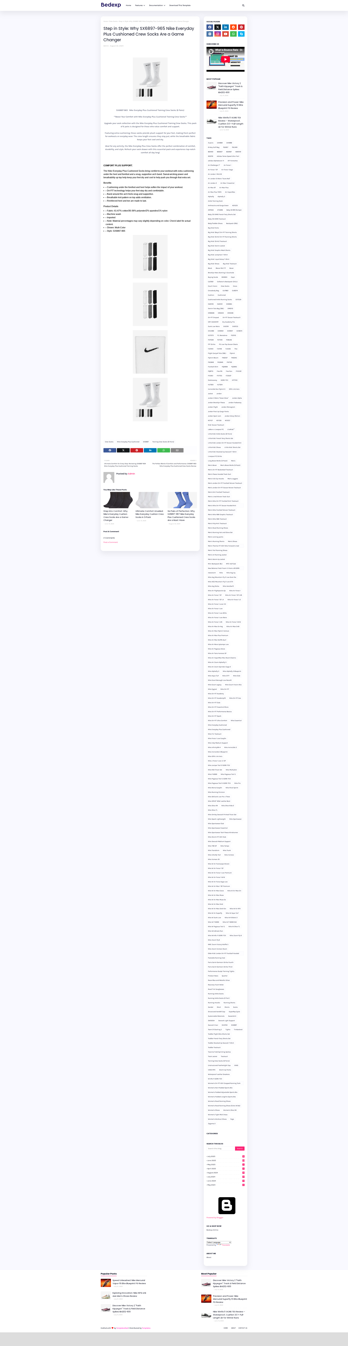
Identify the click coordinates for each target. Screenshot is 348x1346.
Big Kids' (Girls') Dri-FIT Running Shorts (222, 237)
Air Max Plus (224, 188)
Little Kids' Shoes (214, 447)
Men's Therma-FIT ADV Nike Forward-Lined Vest (223, 546)
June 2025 (226, 1160)
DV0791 (226, 326)
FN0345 (234, 358)
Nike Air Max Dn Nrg (215, 626)
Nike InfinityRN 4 (214, 747)
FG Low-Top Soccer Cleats (228, 344)
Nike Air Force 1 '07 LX (216, 600)
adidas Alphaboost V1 (216, 161)
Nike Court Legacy (214, 685)
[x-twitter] (217, 27)
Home (105, 21)
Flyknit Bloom (213, 358)
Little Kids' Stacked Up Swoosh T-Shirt (222, 452)
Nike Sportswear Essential (218, 828)
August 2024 (225, 1173)
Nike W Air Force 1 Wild (216, 877)
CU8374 (235, 291)
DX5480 (211, 331)
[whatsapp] (233, 34)
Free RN (219, 371)
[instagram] (217, 34)
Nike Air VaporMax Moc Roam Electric (222, 658)
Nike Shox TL (212, 810)
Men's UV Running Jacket (217, 555)
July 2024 (225, 1177)
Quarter (224, 976)
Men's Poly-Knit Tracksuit (217, 523)
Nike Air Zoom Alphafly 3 (217, 662)
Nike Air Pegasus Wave (216, 649)
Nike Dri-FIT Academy (216, 694)
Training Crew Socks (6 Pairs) (163, 442)
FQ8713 (210, 371)
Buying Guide (213, 277)
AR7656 (211, 210)
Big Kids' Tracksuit (230, 264)
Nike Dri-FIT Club (214, 703)
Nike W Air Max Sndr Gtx (217, 909)
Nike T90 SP (212, 846)
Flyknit (232, 353)
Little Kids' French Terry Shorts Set (220, 438)
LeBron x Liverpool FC (216, 429)
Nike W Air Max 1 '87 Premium (219, 886)
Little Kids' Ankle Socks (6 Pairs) (220, 434)
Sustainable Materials (216, 1016)
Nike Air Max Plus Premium (218, 635)
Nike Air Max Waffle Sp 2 (217, 640)
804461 (210, 152)
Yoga (232, 1119)
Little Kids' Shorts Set (232, 447)
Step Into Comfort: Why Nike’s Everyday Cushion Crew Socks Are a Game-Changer (116, 516)
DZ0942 (220, 331)
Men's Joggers (233, 479)
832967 (229, 152)
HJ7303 (210, 385)
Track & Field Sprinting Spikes (219, 1052)
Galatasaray (212, 380)
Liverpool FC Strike (215, 456)
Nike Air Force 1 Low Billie (217, 613)
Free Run (229, 371)
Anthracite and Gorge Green (218, 205)
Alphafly (211, 196)
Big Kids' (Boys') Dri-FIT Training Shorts (222, 232)
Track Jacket (212, 1056)
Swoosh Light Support (226, 1021)
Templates (146, 1328)
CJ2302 (210, 282)
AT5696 (220, 210)
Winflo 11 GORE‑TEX (215, 1079)
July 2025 (225, 1156)
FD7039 (211, 340)
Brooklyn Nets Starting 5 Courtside (221, 273)
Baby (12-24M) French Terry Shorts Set (222, 214)
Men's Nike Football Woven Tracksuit (221, 510)
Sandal (210, 1007)
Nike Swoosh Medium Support (219, 841)
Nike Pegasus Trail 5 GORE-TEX (219, 779)
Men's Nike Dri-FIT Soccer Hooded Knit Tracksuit (222, 506)
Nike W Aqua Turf (232, 913)
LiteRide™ (230, 429)
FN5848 (211, 362)
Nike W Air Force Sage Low (218, 882)
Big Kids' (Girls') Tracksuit (217, 241)
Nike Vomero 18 (213, 859)
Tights (228, 1029)
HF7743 (234, 380)
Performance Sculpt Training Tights (221, 971)
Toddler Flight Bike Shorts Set (219, 1034)
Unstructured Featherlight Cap (219, 1065)
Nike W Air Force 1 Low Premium (220, 873)
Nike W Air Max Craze (216, 891)
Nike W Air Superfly (215, 913)
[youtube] (225, 34)
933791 (210, 156)
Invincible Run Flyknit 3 (216, 389)
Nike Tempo (224, 846)
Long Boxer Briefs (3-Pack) (217, 461)
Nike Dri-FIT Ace (235, 698)
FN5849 (220, 362)
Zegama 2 (211, 1124)
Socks (235, 1007)
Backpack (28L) (232, 223)
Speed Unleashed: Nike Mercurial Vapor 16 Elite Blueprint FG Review (129, 1282)
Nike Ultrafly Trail (214, 855)
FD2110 (233, 335)
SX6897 (146, 442)
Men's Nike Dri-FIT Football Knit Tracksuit (223, 501)
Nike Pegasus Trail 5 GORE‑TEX (219, 783)
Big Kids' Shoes (213, 264)
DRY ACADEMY (213, 322)
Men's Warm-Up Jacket (216, 559)
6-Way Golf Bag (213, 147)
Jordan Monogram (228, 407)
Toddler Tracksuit (214, 1047)
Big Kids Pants (213, 228)
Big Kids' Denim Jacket (216, 246)
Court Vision (212, 286)
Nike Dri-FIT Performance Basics (220, 711)
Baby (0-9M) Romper (234, 210)
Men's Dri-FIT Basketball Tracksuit (220, 470)
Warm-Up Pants (225, 1070)
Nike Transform (213, 850)
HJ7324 (220, 385)
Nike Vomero (229, 855)
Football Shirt (213, 367)
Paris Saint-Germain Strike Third (220, 967)
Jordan (219, 394)
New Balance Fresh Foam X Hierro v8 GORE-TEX (224, 568)
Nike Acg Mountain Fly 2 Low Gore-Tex (222, 577)
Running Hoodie (214, 1003)
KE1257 (227, 420)
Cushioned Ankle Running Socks (220, 299)
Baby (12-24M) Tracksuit (217, 219)
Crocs (235, 286)
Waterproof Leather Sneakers (219, 1074)
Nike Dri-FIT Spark (214, 716)
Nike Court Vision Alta (233, 685)
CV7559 (238, 299)
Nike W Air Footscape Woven (218, 864)
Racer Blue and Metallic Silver (219, 980)
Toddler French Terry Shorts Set (219, 1038)
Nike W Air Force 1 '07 (215, 868)
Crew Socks (113, 21)
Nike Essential (236, 720)
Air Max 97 (212, 188)
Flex (235, 349)
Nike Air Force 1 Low (215, 608)
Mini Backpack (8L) (215, 564)
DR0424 (221, 313)
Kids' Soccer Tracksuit (216, 425)
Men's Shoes (232, 541)
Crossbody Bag (213, 291)
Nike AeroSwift (228, 586)
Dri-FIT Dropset (213, 317)
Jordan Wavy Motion (232, 416)
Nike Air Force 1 (234, 591)
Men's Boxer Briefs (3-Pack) (230, 465)
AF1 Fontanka (233, 161)
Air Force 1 (227, 165)
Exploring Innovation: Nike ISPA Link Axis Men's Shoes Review (129, 1294)
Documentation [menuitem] (156, 5)
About (208, 1257)
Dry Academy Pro (228, 322)
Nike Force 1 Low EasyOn (217, 738)
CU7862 (225, 291)
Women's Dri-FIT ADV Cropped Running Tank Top (224, 1083)
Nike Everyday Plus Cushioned (128, 442)
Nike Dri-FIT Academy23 (217, 698)
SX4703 (224, 1025)
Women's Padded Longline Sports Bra (222, 1097)
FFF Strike (211, 344)
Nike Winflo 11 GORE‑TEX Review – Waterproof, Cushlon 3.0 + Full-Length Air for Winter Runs (230, 122)
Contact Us (242, 1328)
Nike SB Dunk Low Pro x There (219, 797)
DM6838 (211, 313)
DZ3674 (239, 331)
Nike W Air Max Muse (216, 895)
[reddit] (233, 27)
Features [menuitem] (139, 5)
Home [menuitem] (128, 5)
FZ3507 (228, 376)
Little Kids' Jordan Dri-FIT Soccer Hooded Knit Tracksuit (224, 443)
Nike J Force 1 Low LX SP (217, 761)
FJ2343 (210, 349)
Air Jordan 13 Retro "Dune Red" (219, 179)
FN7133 (229, 362)
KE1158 (218, 420)
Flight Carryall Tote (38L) (217, 353)
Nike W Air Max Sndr (215, 904)
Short (219, 1007)
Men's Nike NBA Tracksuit (217, 519)
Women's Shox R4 (230, 1110)
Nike (221, 573)
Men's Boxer (212, 465)
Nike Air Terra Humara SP (217, 653)
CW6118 (210, 304)
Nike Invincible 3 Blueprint (218, 752)
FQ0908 (225, 367)
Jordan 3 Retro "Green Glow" (218, 398)
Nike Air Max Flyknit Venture (218, 631)
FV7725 (219, 376)
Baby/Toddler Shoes (215, 223)
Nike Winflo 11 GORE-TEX (217, 935)
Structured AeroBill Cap (216, 1012)
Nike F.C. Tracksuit (214, 734)
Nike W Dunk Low (214, 918)
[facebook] (209, 27)
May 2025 (225, 1164)
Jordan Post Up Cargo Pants (218, 411)
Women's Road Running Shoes (219, 1101)
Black (210, 268)
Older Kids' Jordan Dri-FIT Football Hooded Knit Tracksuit (223, 953)
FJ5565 (228, 349)
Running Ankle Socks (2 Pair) (218, 998)
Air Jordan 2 (212, 183)
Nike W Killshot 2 (231, 918)
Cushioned (222, 295)
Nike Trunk (227, 850)
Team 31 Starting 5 (215, 1029)
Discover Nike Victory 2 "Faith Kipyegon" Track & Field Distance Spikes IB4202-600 (230, 88)
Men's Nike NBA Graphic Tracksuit (220, 514)
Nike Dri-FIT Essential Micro (218, 707)
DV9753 (235, 326)
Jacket (210, 394)
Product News (213, 976)
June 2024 (225, 1181)
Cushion (211, 295)
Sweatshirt (232, 1016)
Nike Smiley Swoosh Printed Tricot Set (222, 814)
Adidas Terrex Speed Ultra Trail (228, 156)
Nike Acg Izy (230, 573)
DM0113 (230, 308)
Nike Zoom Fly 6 (236, 935)
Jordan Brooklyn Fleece (216, 402)
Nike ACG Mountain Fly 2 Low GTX (220, 582)
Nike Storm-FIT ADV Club (217, 837)
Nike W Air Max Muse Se (217, 900)
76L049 (234, 147)
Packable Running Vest (216, 958)
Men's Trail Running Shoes (217, 550)
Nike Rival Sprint (232, 788)
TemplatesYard (122, 1328)
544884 (220, 143)
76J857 (225, 147)
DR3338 (230, 313)
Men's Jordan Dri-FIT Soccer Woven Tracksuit (224, 488)
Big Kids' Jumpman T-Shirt (218, 255)
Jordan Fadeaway (235, 402)
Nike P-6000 (212, 774)
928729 (238, 152)
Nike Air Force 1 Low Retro (217, 617)
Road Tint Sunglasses (216, 989)
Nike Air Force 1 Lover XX (217, 604)
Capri (233, 277)
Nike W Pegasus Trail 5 (216, 926)
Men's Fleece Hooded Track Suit (219, 474)
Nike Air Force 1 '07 (215, 595)
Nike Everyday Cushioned (217, 725)
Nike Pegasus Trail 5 (228, 774)
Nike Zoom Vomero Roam (217, 949)
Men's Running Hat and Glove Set (220, 532)
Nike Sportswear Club (216, 823)
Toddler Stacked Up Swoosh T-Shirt (221, 1043)
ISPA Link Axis (234, 389)
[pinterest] (241, 27)
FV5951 (210, 376)
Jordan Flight (213, 407)
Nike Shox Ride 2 (227, 806)
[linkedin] (225, 27)
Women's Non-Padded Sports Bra (220, 1088)
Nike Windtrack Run (215, 931)
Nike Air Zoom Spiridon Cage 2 (219, 667)
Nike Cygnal (212, 689)
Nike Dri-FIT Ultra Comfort (217, 720)
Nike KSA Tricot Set (215, 770)
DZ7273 (211, 335)
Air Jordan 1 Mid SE (215, 174)
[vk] (209, 34)
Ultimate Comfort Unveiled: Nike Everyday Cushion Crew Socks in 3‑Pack (150, 514)
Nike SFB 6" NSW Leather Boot (219, 801)
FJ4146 (219, 349)
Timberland (238, 1029)
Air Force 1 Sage (227, 170)
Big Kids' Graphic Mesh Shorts (219, 250)
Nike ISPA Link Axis (215, 756)
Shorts (227, 1007)
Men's (233, 461)
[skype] (241, 34)
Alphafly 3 (221, 196)
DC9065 (229, 304)
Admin (106, 46)
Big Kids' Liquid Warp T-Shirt (218, 259)
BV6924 (224, 277)
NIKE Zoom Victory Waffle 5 (218, 944)
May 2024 (225, 1185)
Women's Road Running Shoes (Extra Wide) (224, 1106)
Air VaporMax (230, 192)
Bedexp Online (212, 1230)
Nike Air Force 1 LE (234, 600)
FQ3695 (234, 367)
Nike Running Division (216, 792)
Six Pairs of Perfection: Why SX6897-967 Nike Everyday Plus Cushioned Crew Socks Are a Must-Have (181, 516)
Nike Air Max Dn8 (232, 626)
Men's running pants (215, 537)
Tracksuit (224, 1056)
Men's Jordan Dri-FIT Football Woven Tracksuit (225, 483)
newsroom (212, 573)
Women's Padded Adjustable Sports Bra (222, 1092)
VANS (236, 1065)
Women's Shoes (214, 1110)
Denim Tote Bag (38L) (216, 308)
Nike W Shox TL (234, 926)
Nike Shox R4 (213, 806)
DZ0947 (230, 331)
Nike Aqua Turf (213, 676)
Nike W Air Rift (235, 909)
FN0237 (225, 358)
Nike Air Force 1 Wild (233, 622)
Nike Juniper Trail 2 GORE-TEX (219, 765)
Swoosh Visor (213, 1025)
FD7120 (219, 340)
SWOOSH (211, 1021)
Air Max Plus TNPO (214, 192)
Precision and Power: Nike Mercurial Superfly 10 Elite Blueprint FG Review (231, 105)
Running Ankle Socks (216, 994)
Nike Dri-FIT (224, 689)
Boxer (231, 268)
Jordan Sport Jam (214, 416)
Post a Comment (110, 542)
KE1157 (210, 420)
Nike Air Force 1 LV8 (215, 622)
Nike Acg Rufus (213, 586)
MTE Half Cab (231, 564)
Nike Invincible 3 (230, 747)
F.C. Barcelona (222, 335)
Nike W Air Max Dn (234, 891)
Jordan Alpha (237, 398)
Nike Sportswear (235, 819)
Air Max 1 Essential (227, 183)
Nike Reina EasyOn (215, 788)
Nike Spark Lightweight (217, 819)
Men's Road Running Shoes (218, 528)
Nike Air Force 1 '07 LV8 (233, 595)
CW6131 (220, 304)
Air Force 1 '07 (213, 170)
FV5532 (238, 371)
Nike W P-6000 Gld (230, 922)
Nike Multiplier (231, 770)
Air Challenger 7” (214, 165)
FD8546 (229, 340)
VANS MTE (211, 1070)
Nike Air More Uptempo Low (218, 644)
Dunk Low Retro (214, 326)
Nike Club (236, 676)
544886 (229, 143)
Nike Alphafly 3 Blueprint (232, 671)
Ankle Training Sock (215, 201)
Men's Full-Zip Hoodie (216, 479)
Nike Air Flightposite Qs (217, 591)
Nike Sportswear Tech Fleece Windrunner (223, 832)
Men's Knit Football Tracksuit (219, 492)
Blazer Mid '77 (221, 268)
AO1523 (235, 205)
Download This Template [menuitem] (179, 5)
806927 (220, 152)
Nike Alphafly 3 (213, 671)
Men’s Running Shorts (216, 541)
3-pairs (210, 143)
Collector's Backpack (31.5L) (227, 282)
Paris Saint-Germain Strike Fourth (220, 962)
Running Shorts (229, 1003)
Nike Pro (237, 783)
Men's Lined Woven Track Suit (219, 497)
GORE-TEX (224, 380)
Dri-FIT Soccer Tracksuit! (231, 317)
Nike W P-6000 (213, 922)
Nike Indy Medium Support (218, 743)
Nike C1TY (225, 676)
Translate (226, 1245)
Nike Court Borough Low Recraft (220, 680)
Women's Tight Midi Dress (217, 1115)
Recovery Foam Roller (216, 985)
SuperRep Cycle (234, 1012)
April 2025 (225, 1169)
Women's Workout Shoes (217, 1119)
